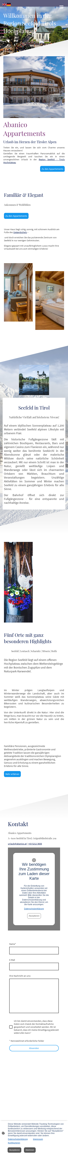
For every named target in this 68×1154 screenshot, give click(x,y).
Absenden (34, 1048)
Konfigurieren (14, 1143)
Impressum (38, 1139)
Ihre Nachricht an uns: (20, 975)
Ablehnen (29, 1150)
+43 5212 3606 (35, 843)
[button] (4, 4)
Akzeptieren (34, 916)
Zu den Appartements (52, 168)
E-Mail (12, 959)
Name (12, 943)
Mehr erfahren (12, 774)
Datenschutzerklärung (34, 909)
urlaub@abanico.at (17, 843)
